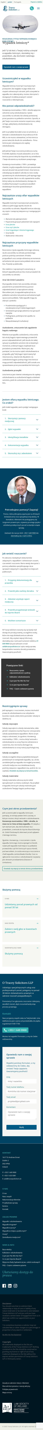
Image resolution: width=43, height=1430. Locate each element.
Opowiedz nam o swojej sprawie (16, 67)
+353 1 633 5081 (10, 1175)
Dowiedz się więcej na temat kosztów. (24, 771)
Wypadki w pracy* (9, 1228)
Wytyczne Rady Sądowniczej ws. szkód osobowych (21, 1262)
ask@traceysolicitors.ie (11, 646)
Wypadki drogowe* (9, 1224)
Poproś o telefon (36, 2)
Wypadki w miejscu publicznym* (14, 1231)
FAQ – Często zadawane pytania (22, 689)
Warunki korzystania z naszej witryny (16, 1386)
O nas (4, 1193)
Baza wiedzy (7, 1249)
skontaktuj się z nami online (21, 536)
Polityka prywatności (10, 1389)
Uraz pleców (10, 224)
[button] (38, 8)
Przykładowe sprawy (10, 1203)
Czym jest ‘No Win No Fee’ (19, 681)
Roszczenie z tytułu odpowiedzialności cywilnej (20, 671)
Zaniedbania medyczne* (11, 1237)
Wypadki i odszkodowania (12, 1221)
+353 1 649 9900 (30, 533)
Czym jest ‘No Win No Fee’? (12, 1256)
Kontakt (5, 1209)
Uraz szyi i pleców (12, 227)
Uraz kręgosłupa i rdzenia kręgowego (20, 230)
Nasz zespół (6, 1196)
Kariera (5, 1206)
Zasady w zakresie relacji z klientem (15, 1383)
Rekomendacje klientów (11, 1200)
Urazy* (5, 1234)
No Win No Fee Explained (11, 1335)
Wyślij (21, 1127)
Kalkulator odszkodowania (20, 677)
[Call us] (32, 8)
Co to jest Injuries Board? (19, 685)
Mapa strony (7, 1392)
